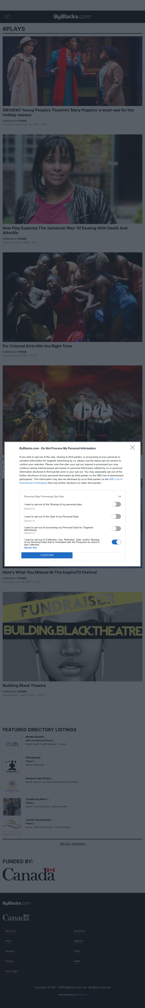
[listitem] (72, 496)
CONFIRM (47, 555)
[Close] (133, 448)
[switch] (116, 504)
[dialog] (72, 504)
